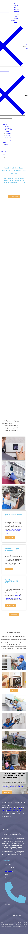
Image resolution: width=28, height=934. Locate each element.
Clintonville (16, 598)
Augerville (7, 598)
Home (4, 154)
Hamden (10, 530)
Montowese (11, 598)
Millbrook (6, 530)
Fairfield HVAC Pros (4, 12)
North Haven (14, 529)
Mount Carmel (21, 786)
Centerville (18, 530)
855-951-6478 (27, 46)
